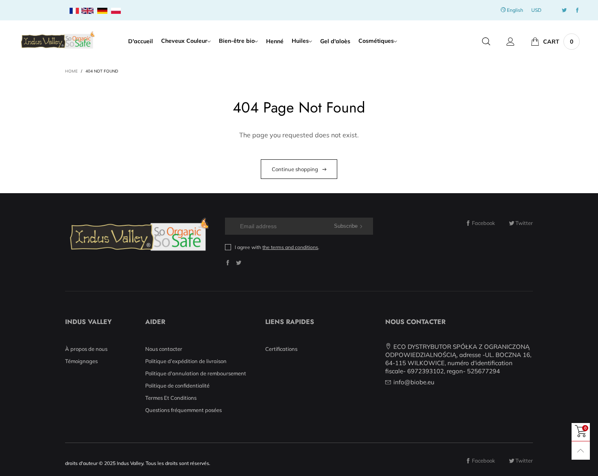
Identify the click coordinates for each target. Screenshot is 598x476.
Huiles (300, 40)
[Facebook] (577, 10)
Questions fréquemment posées (183, 410)
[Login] (510, 41)
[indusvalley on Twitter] (238, 263)
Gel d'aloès (335, 41)
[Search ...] (486, 41)
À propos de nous (86, 349)
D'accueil (140, 41)
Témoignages (81, 361)
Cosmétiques (376, 40)
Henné (275, 41)
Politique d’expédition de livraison (186, 361)
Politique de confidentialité (177, 385)
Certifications (281, 349)
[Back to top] (581, 450)
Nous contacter (163, 349)
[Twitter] (564, 10)
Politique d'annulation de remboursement (195, 373)
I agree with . (277, 247)
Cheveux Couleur (184, 40)
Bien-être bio (237, 40)
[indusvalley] (57, 40)
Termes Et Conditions (170, 397)
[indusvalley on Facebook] (227, 263)
